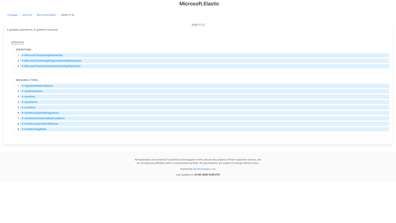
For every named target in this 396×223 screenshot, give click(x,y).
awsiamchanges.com (204, 168)
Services (27, 14)
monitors (28, 96)
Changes (12, 14)
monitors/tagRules (34, 129)
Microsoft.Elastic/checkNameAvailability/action (51, 66)
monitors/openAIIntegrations (40, 112)
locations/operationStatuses (40, 123)
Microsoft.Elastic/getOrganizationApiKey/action (51, 60)
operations (29, 101)
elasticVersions (32, 91)
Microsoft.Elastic (46, 14)
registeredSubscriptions (37, 85)
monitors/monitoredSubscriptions (43, 118)
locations (28, 107)
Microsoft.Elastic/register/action (42, 55)
